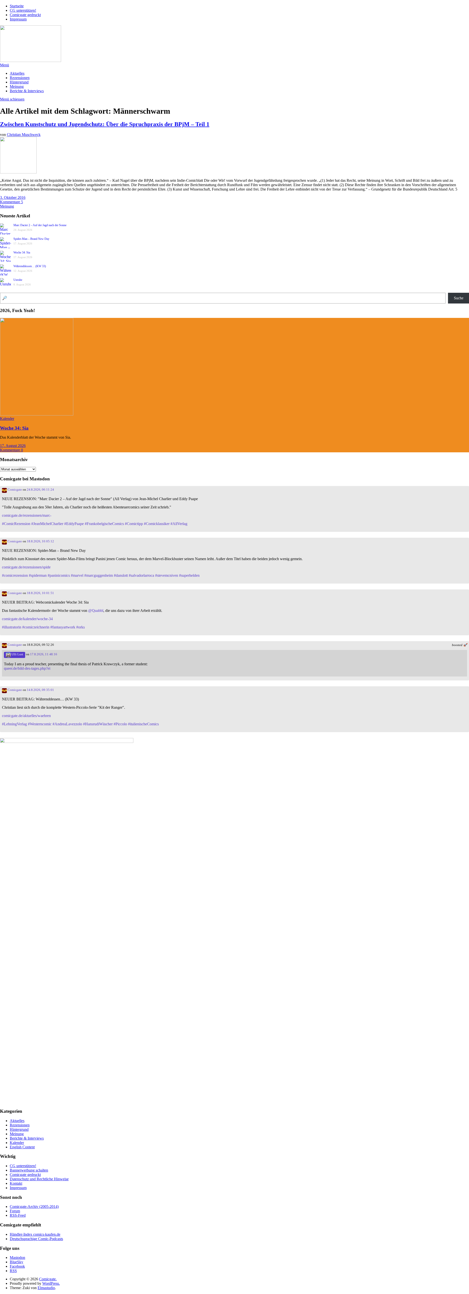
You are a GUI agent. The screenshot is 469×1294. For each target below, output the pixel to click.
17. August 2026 (13, 446)
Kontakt (16, 1183)
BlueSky (16, 1262)
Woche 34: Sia (21, 252)
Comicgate (14, 489)
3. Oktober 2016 (12, 197)
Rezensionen (20, 78)
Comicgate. (48, 1279)
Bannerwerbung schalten (29, 1170)
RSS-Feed (18, 1215)
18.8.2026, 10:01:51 (40, 593)
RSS (13, 1271)
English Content (22, 1147)
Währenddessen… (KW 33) (29, 266)
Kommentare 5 (11, 202)
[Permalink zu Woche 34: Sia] (36, 414)
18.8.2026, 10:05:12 (40, 541)
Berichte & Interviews (27, 91)
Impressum (18, 19)
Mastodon (17, 1257)
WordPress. (51, 1283)
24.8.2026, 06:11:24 (40, 489)
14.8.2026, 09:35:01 (40, 690)
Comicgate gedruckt (25, 15)
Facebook (17, 1266)
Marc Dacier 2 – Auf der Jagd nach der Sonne (39, 225)
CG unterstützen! (23, 10)
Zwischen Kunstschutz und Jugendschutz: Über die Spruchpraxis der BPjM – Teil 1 (104, 124)
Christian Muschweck (24, 134)
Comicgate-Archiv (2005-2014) (34, 1206)
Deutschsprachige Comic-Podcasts (36, 1239)
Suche (458, 298)
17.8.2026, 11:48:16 (43, 654)
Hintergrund (19, 82)
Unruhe (17, 280)
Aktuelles (17, 73)
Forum (15, 1211)
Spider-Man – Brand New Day (31, 239)
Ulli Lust (17, 654)
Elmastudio (46, 1288)
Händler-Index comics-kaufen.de (35, 1234)
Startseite (17, 6)
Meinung (17, 86)
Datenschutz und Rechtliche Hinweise (39, 1179)
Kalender (7, 418)
